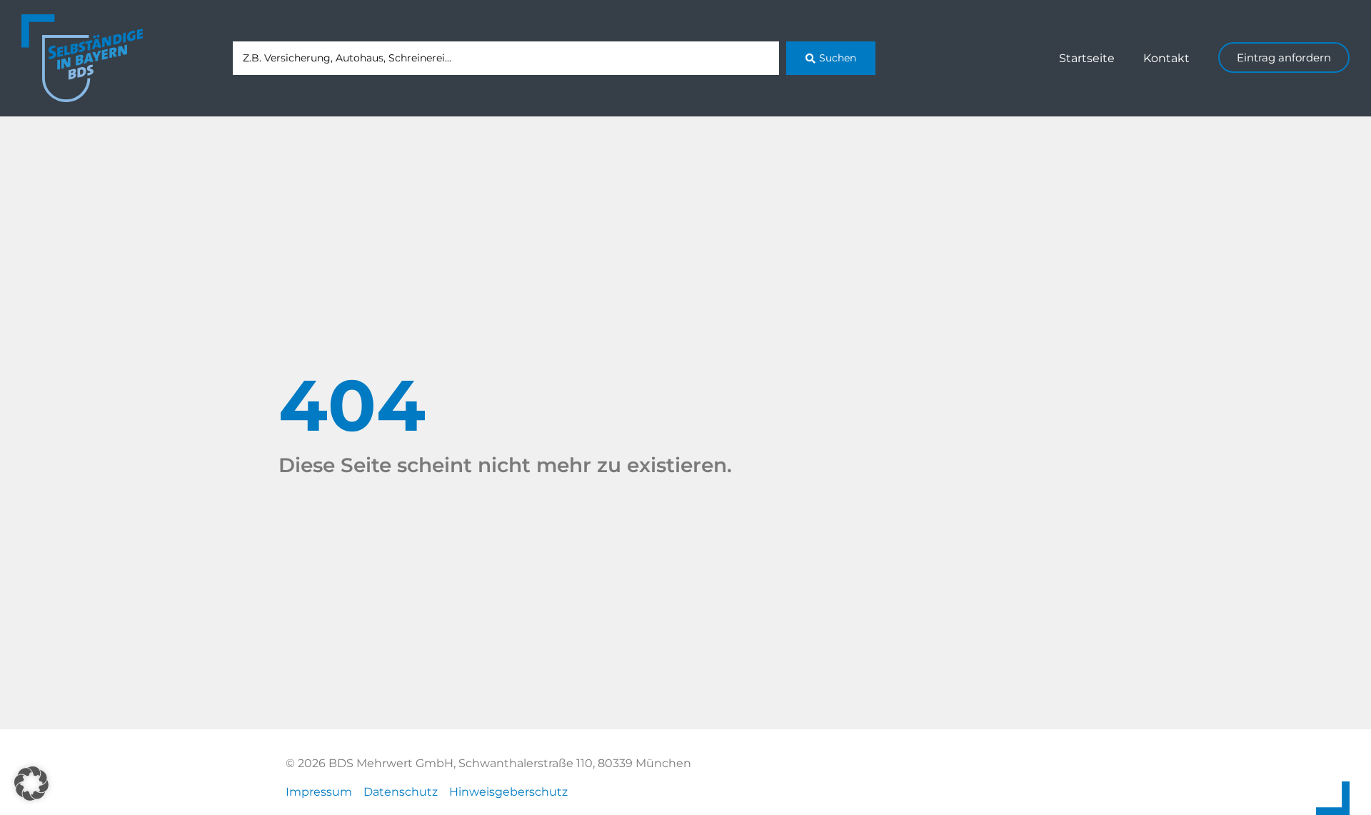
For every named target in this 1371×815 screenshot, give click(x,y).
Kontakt (1166, 58)
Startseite (1087, 58)
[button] (31, 783)
